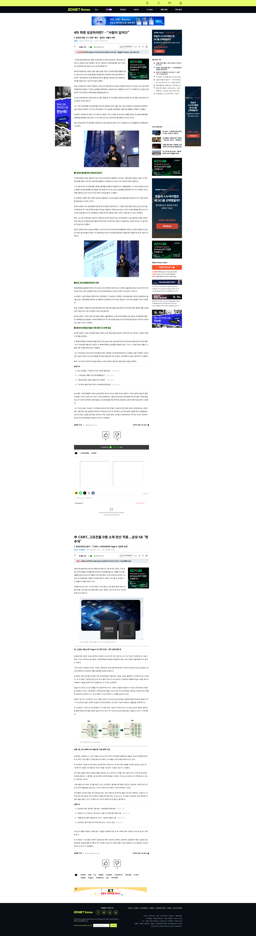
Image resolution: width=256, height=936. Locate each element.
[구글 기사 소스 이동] (126, 47)
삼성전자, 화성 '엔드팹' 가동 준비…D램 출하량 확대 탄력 (96, 808)
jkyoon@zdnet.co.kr (92, 853)
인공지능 (123, 9)
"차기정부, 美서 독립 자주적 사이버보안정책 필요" (94, 384)
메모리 (102, 875)
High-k (91, 878)
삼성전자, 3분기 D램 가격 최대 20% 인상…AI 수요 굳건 (96, 822)
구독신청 (113, 925)
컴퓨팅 (76, 41)
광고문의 (136, 908)
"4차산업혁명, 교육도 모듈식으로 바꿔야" (91, 380)
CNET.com (77, 921)
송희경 (94, 453)
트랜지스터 (100, 878)
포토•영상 (178, 9)
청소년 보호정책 (177, 908)
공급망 (84, 878)
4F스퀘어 (115, 878)
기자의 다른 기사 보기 (140, 425)
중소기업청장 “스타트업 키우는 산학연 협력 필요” (94, 370)
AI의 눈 (136, 9)
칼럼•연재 (164, 9)
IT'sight (150, 9)
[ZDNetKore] (81, 5)
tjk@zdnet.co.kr (91, 425)
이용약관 (169, 908)
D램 (90, 875)
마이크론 (128, 875)
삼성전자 (109, 875)
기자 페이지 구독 (100, 47)
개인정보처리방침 (160, 908)
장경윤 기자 (82, 556)
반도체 (84, 875)
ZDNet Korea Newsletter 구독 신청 (83, 925)
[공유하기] (135, 47)
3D (108, 878)
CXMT (137, 875)
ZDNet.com (84, 921)
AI (95, 875)
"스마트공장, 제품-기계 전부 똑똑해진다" (91, 375)
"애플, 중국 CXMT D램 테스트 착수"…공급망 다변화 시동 (96, 818)
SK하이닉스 (119, 875)
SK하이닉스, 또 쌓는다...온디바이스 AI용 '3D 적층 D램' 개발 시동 (99, 813)
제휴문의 (152, 908)
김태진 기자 (82, 47)
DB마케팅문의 (144, 908)
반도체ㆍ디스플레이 (79, 550)
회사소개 (130, 908)
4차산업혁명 (85, 453)
